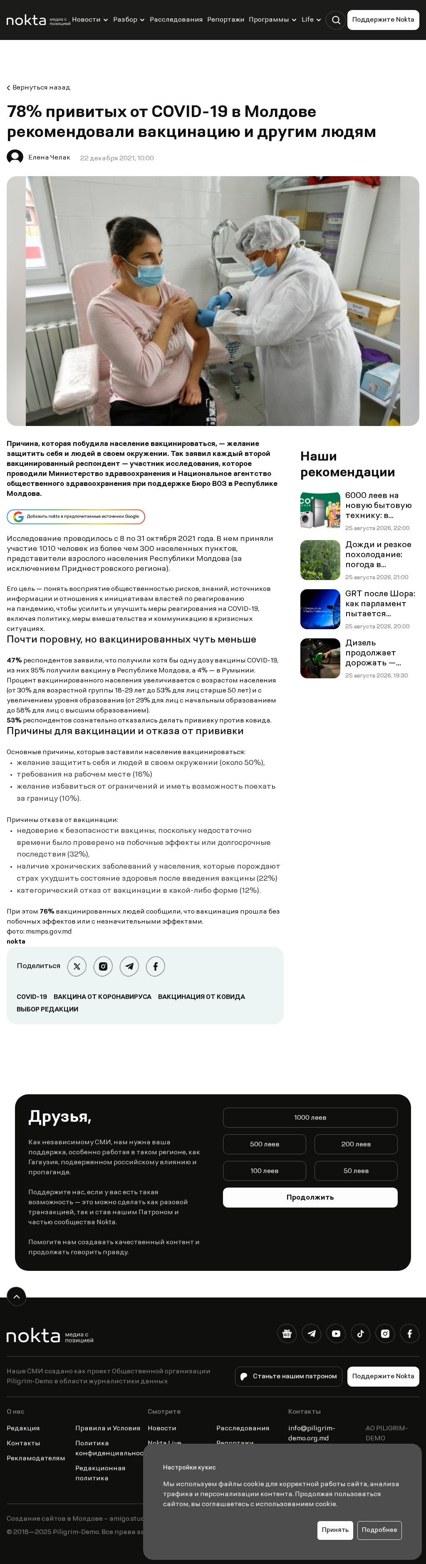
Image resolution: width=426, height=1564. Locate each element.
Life (308, 20)
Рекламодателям (36, 1458)
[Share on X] (77, 966)
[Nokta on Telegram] (311, 1335)
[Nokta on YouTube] (336, 1335)
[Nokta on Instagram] (385, 1335)
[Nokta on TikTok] (360, 1335)
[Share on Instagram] (103, 966)
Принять (335, 1530)
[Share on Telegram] (129, 966)
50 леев (356, 1171)
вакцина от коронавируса (102, 997)
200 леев (356, 1144)
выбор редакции (47, 1009)
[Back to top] (16, 1296)
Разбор (125, 20)
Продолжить (310, 1198)
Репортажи (226, 20)
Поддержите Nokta (383, 20)
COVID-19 (32, 997)
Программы (269, 20)
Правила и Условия (108, 1428)
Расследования (176, 20)
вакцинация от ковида (201, 997)
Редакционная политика (100, 1473)
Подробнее (379, 1530)
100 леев (264, 1171)
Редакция (23, 1428)
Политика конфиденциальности (113, 1448)
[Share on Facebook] (155, 966)
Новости (86, 20)
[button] (336, 20)
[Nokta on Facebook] (409, 1335)
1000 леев (310, 1118)
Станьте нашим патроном (295, 1376)
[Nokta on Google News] (287, 1335)
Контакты (23, 1443)
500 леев (265, 1144)
